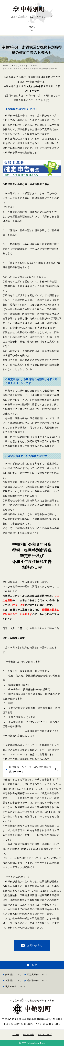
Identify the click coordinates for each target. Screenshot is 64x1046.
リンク (15, 1034)
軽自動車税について (37, 980)
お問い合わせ (35, 945)
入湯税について (13, 980)
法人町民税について (15, 986)
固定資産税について (37, 974)
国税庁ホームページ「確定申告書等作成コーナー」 (30, 769)
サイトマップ (45, 1034)
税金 (34, 964)
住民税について (13, 974)
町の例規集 (28, 1034)
